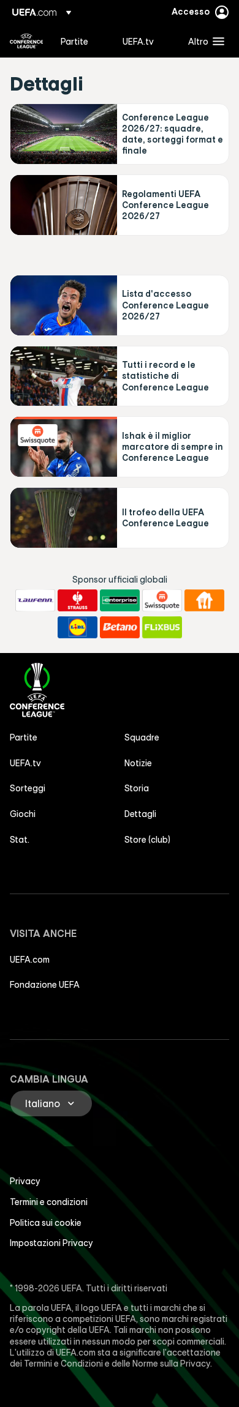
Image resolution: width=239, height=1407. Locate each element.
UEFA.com (30, 960)
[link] (74, 41)
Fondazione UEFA (45, 985)
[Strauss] (77, 600)
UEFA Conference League (26, 41)
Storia (136, 788)
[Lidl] (77, 627)
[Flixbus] (162, 627)
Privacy (25, 1181)
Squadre (141, 737)
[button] (203, 41)
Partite (23, 737)
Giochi (23, 814)
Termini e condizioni (49, 1202)
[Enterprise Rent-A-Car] (120, 600)
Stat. (19, 840)
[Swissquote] (162, 600)
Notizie (138, 763)
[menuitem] (81, 41)
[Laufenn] (35, 600)
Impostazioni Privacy (51, 1243)
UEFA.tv (25, 763)
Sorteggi (27, 788)
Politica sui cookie (46, 1223)
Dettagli (140, 814)
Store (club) (147, 840)
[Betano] (120, 627)
